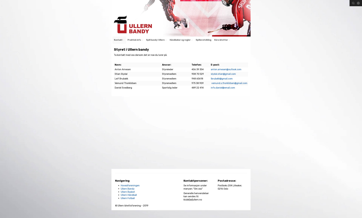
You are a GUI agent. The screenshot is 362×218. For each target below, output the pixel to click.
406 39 (196, 69)
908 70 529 (198, 74)
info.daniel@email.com (223, 87)
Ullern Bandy (127, 188)
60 (197, 78)
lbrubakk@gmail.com (222, 78)
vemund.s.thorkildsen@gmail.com (229, 83)
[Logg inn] (358, 3)
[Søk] (353, 3)
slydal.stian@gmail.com (223, 74)
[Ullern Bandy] (181, 18)
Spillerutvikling (203, 40)
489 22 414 (198, 87)
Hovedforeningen (130, 185)
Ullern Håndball (129, 195)
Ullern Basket (128, 192)
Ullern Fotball (128, 198)
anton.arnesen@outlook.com (226, 69)
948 (194, 78)
